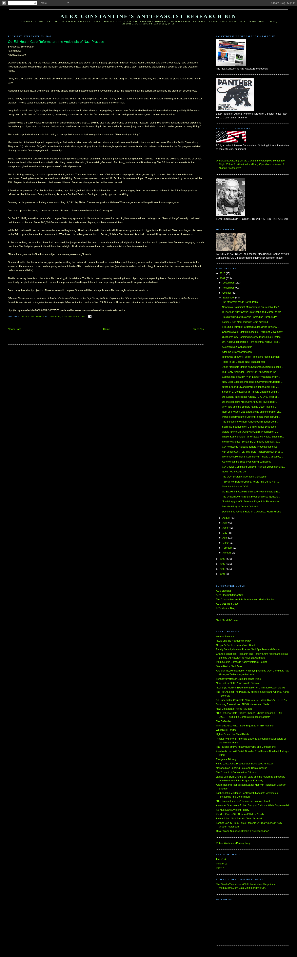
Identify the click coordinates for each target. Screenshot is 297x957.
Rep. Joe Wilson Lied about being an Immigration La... (251, 411)
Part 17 (220, 868)
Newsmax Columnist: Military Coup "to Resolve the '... (251, 307)
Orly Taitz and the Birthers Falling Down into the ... (249, 406)
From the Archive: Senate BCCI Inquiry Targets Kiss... (251, 441)
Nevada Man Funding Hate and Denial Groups (241, 768)
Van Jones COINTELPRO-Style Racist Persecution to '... (252, 451)
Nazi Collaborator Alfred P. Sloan (234, 708)
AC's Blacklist (223, 590)
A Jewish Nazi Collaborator (237, 347)
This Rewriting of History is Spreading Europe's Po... (250, 317)
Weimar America (225, 636)
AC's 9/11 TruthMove (227, 603)
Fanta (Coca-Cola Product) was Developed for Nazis (245, 763)
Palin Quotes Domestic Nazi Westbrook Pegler (241, 662)
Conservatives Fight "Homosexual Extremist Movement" (252, 332)
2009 (223, 278)
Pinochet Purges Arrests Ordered (240, 506)
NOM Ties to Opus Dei (234, 471)
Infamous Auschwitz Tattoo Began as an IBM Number (245, 725)
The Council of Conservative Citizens (236, 772)
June (225, 527)
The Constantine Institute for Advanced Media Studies (245, 599)
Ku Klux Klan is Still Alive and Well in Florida (240, 814)
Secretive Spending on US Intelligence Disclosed (249, 426)
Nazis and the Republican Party (233, 640)
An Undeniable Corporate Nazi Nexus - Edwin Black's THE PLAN (251, 700)
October (227, 292)
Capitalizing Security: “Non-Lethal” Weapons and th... (251, 376)
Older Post (198, 329)
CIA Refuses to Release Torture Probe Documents (249, 446)
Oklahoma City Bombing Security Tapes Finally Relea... (252, 337)
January (227, 552)
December (228, 282)
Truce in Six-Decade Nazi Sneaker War (243, 361)
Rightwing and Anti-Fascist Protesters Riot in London (251, 356)
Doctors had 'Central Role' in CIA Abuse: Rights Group (251, 511)
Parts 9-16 (221, 863)
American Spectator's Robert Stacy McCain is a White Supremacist (252, 805)
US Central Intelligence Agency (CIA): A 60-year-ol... (250, 396)
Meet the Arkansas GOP (235, 486)
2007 (223, 564)
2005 (223, 573)
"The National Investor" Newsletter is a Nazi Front (243, 801)
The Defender (223, 721)
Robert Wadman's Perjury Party (233, 843)
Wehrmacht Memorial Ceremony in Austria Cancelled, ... (252, 456)
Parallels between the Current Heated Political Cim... (251, 416)
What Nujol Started (226, 730)
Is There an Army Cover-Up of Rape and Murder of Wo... (252, 312)
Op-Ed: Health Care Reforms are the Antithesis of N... (251, 491)
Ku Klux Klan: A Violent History (232, 809)
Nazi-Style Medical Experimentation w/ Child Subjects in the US (250, 687)
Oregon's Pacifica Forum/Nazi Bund (235, 645)
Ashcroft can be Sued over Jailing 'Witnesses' (247, 461)
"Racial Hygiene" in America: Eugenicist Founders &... (251, 501)
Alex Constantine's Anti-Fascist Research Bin (148, 16)
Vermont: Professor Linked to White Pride (238, 679)
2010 (223, 273)
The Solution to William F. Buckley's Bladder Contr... (250, 421)
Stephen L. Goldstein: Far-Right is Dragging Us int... (250, 391)
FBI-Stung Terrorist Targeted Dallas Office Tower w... (250, 327)
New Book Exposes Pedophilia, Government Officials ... (252, 381)
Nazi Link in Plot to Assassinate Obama (237, 683)
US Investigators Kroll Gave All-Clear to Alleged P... (249, 402)
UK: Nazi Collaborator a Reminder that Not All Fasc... (251, 341)
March (226, 542)
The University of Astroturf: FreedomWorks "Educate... (251, 496)
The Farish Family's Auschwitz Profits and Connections (246, 746)
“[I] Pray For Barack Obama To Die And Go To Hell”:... (250, 481)
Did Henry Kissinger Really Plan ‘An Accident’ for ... (250, 372)
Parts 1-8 (221, 859)
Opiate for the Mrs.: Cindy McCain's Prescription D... (250, 431)
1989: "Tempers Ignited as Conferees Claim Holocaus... (252, 367)
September (228, 297)
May (225, 532)
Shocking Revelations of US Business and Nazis (242, 704)
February (227, 547)
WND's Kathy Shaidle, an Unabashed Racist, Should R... (253, 436)
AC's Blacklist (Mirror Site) (230, 595)
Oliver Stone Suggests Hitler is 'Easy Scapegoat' (242, 831)
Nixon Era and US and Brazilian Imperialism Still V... (250, 387)
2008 (223, 559)
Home (106, 329)
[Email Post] (89, 316)
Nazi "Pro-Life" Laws (227, 620)
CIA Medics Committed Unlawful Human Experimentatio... (253, 466)
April (225, 537)
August (226, 517)
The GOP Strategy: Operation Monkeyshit (244, 476)
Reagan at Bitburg (226, 759)
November (228, 287)
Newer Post (14, 329)
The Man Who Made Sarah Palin (240, 302)
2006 (223, 569)
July (224, 522)
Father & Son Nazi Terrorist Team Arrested (245, 322)
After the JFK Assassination (237, 352)
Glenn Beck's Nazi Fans (229, 666)
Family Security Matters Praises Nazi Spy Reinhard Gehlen (248, 649)
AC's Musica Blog (225, 608)
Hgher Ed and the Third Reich (232, 734)
